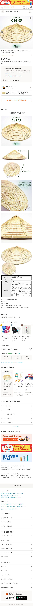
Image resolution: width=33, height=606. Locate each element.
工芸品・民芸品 (23, 466)
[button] (31, 55)
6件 (19, 353)
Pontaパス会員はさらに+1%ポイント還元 (13, 76)
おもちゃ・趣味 (14, 466)
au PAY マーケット (5, 466)
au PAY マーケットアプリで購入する (16, 100)
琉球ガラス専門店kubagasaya (17, 473)
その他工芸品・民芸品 (5, 467)
